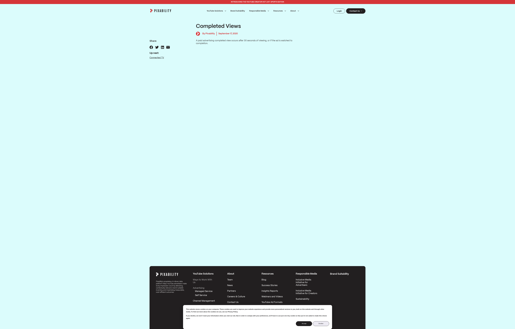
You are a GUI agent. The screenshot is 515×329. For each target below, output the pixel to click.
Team (230, 280)
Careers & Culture (236, 297)
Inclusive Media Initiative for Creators (306, 292)
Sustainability (302, 299)
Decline (321, 323)
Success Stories (269, 285)
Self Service (201, 295)
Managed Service (203, 291)
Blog (264, 280)
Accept (304, 323)
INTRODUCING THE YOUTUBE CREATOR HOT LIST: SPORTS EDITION (257, 2)
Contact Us (232, 302)
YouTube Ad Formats (272, 302)
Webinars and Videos (272, 297)
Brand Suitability (237, 11)
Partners (231, 291)
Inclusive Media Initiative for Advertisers (303, 282)
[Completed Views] (151, 47)
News (230, 285)
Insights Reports (270, 291)
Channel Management (204, 301)
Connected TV (157, 58)
